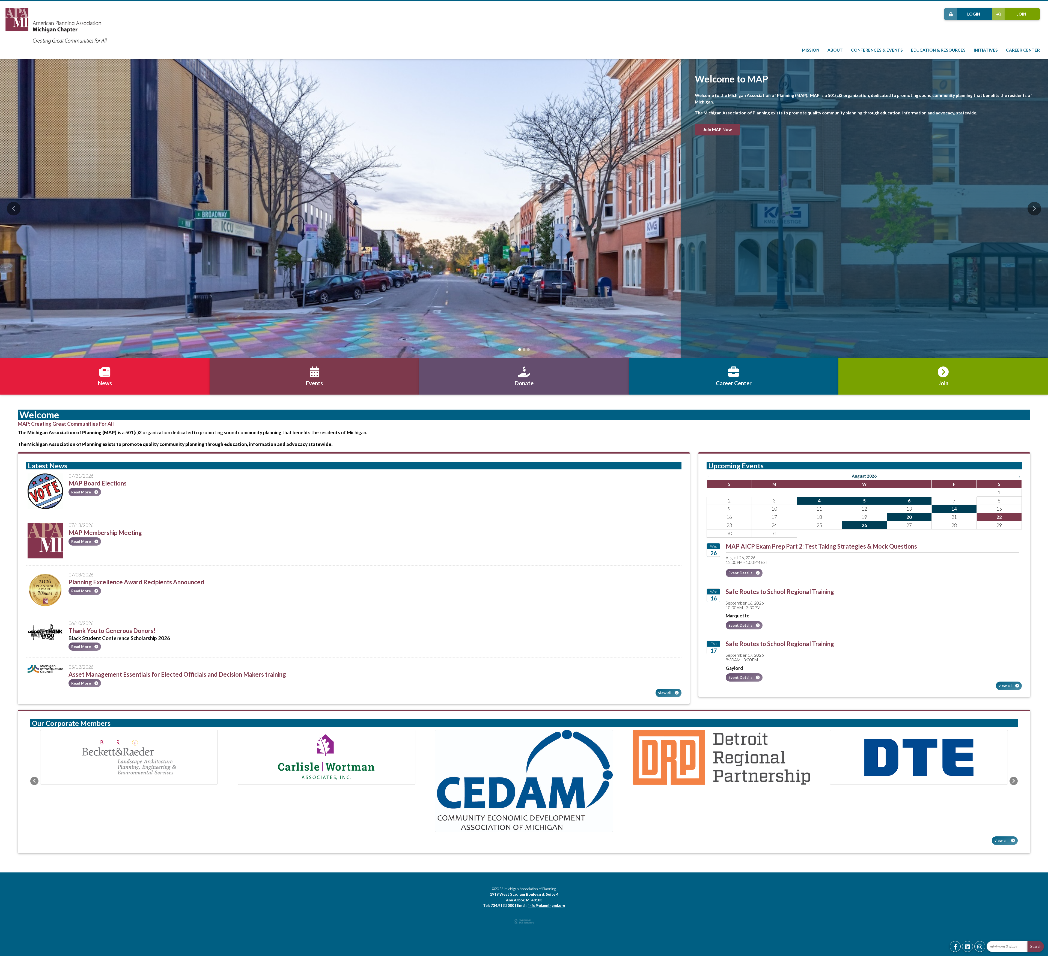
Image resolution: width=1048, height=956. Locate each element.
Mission (810, 50)
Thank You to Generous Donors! (112, 630)
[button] (13, 208)
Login (973, 13)
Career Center (1023, 50)
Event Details (740, 573)
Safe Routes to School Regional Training (780, 591)
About (835, 50)
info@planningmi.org (546, 896)
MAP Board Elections (98, 483)
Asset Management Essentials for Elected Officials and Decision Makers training (177, 674)
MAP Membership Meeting (105, 532)
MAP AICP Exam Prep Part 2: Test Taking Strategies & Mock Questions (821, 546)
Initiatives (986, 50)
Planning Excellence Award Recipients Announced (136, 582)
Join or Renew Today (723, 124)
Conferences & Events (877, 50)
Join (1021, 13)
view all (665, 693)
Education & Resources (938, 50)
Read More (81, 492)
